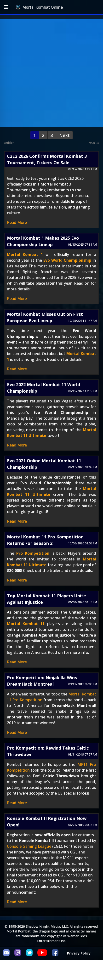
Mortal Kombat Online (42, 7)
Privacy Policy (79, 953)
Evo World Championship (67, 260)
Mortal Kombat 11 (26, 623)
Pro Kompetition (32, 553)
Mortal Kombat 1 (25, 254)
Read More (17, 222)
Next (64, 135)
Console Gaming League (29, 846)
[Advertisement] (51, 73)
